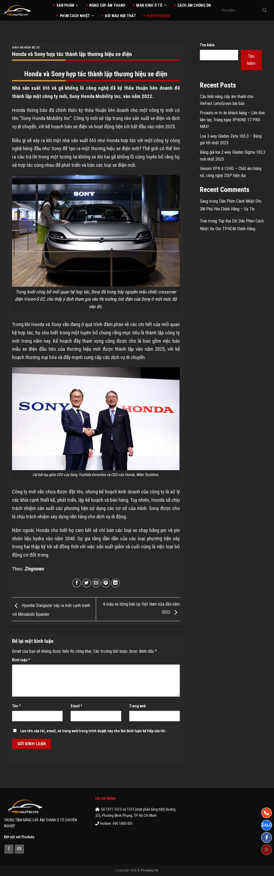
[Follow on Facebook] (9, 849)
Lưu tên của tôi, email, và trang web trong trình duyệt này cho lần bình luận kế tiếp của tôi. (93, 731)
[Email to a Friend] (96, 583)
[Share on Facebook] (76, 583)
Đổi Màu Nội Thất (120, 16)
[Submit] (264, 10)
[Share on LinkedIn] (115, 583)
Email (76, 706)
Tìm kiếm (207, 45)
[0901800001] (266, 813)
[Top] (266, 850)
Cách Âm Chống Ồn (194, 5)
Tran (203, 221)
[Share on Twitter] (86, 583)
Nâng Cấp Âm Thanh (107, 5)
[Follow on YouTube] (19, 849)
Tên (16, 706)
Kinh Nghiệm (158, 16)
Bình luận (21, 660)
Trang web (137, 706)
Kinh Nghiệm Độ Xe (26, 47)
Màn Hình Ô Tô (149, 5)
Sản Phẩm (65, 5)
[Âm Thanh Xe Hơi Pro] (24, 10)
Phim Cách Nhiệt (75, 16)
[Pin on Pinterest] (105, 583)
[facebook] (266, 837)
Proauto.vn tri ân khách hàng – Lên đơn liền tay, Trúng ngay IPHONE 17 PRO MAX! (232, 119)
